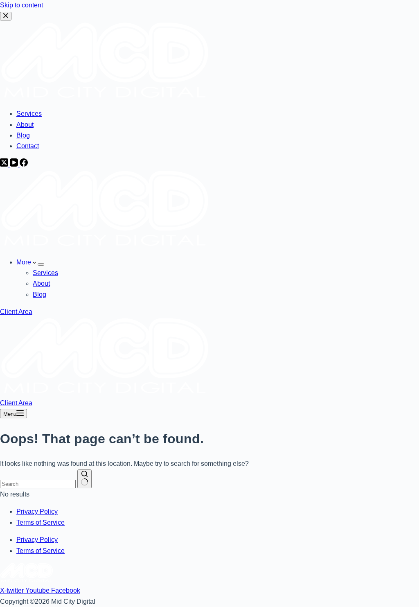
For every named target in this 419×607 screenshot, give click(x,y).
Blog (39, 294)
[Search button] (84, 478)
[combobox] (38, 484)
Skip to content (21, 5)
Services (45, 272)
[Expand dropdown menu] (41, 264)
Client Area (16, 311)
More (24, 262)
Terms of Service (40, 522)
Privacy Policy (37, 511)
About (41, 283)
